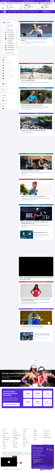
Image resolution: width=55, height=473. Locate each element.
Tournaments (13, 11)
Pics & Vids (25, 441)
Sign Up (52, 1)
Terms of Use (46, 433)
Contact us (46, 444)
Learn (24, 433)
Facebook (35, 433)
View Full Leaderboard (9, 52)
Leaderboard (8, 22)
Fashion (24, 439)
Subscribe (24, 381)
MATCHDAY (15, 443)
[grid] (30, 6)
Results (19, 11)
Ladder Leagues (24, 11)
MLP (14, 440)
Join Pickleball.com (11, 404)
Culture (24, 437)
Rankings (4, 446)
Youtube (35, 439)
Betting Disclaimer (47, 437)
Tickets (4, 448)
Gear (24, 435)
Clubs (36, 11)
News (9, 11)
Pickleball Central (16, 435)
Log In (48, 1)
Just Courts (15, 447)
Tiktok (34, 437)
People (24, 430)
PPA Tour (15, 430)
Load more (36, 360)
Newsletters (25, 443)
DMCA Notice (46, 435)
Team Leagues (31, 11)
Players (4, 443)
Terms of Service (31, 384)
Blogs (24, 446)
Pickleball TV (15, 433)
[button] (7, 5)
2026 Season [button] (10, 25)
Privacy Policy (23, 384)
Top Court (15, 445)
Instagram (35, 430)
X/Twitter (35, 435)
